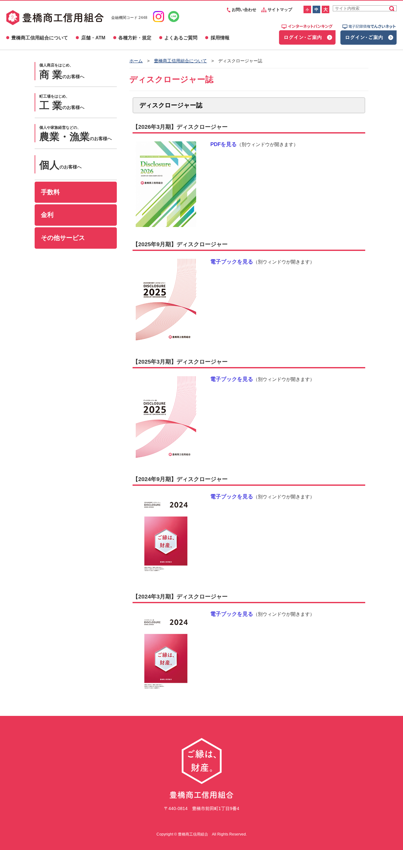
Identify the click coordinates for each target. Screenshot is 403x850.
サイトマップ (279, 9)
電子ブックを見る (231, 261)
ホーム (136, 60)
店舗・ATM (93, 37)
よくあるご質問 (180, 37)
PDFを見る (223, 144)
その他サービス (63, 237)
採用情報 (220, 37)
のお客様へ (61, 71)
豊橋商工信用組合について (39, 37)
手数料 (50, 192)
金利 (47, 214)
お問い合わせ (243, 9)
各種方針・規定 (134, 37)
